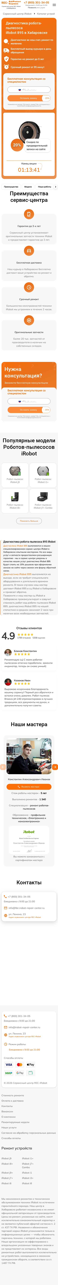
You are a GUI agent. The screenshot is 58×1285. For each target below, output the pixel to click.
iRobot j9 (6, 1158)
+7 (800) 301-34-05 (36, 2)
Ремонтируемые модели (15, 1122)
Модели (28, 186)
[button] (55, 767)
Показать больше (29, 521)
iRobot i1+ (27, 1158)
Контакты (7, 1106)
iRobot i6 (6, 1183)
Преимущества (11, 186)
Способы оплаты (11, 1138)
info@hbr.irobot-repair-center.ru (26, 907)
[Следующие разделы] (55, 187)
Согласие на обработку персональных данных (28, 1132)
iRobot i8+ (7, 1163)
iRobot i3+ (27, 1178)
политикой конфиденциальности (29, 106)
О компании (8, 1116)
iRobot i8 (27, 1183)
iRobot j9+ (7, 1172)
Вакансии (7, 1111)
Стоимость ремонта (12, 1095)
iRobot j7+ (7, 1178)
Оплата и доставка (12, 1100)
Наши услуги (9, 1127)
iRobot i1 (27, 1172)
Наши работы (44, 186)
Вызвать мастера (30, 786)
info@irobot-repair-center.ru (24, 1027)
